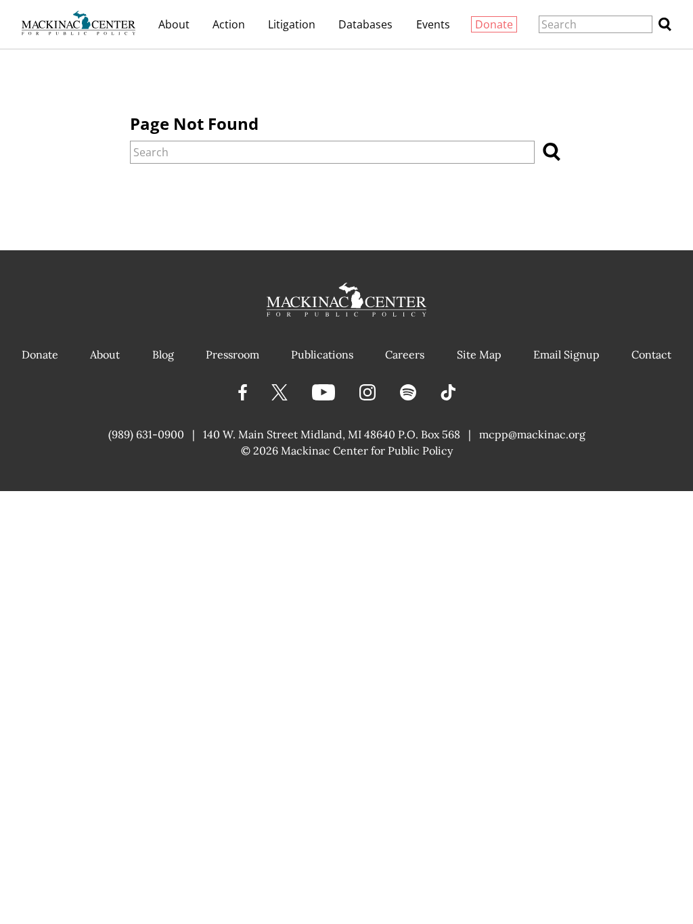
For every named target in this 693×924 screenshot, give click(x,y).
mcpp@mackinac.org (532, 434)
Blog (163, 354)
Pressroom (232, 354)
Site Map (479, 354)
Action (229, 24)
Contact (651, 354)
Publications (322, 354)
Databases (365, 24)
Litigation (291, 24)
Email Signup (566, 354)
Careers (404, 354)
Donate (494, 24)
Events (433, 24)
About (173, 24)
